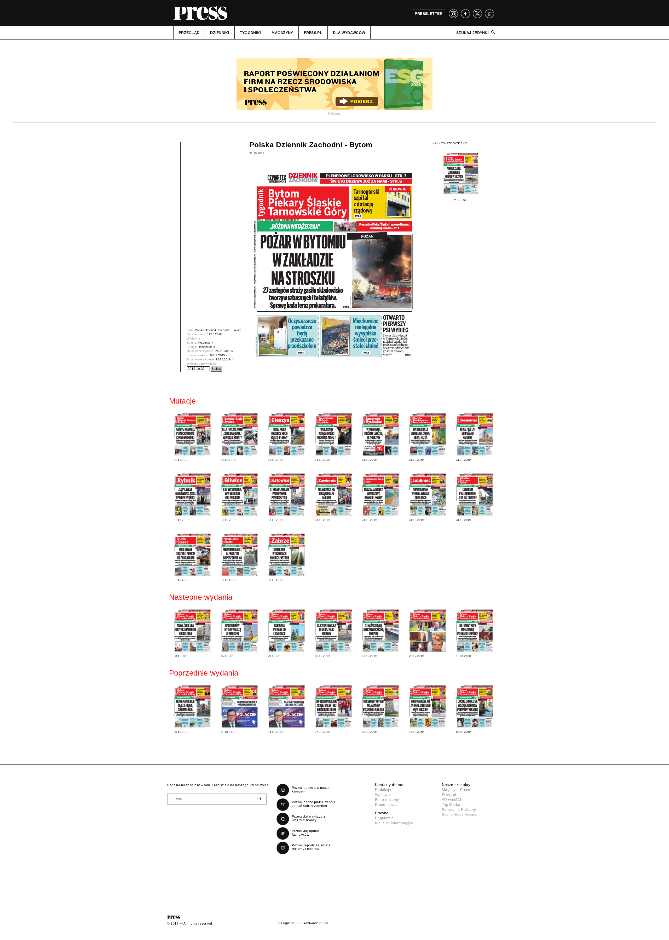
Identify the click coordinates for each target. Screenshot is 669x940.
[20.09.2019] (380, 705)
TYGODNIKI (250, 33)
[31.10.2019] (192, 433)
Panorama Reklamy (459, 809)
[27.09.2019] (333, 705)
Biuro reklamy (387, 799)
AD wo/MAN (452, 799)
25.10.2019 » (224, 359)
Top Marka (451, 804)
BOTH (295, 923)
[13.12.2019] (380, 630)
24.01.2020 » (224, 351)
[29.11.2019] (286, 630)
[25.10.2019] (192, 705)
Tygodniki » (205, 342)
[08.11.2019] (192, 630)
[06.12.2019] (333, 630)
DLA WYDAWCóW (349, 33)
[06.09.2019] (474, 705)
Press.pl (449, 794)
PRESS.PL (313, 33)
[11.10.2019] (239, 705)
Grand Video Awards (459, 814)
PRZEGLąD (189, 33)
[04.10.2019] (286, 705)
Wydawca (383, 794)
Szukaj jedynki (472, 33)
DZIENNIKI (219, 33)
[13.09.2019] (427, 705)
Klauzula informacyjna (394, 823)
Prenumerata (386, 804)
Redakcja (383, 790)
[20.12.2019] (427, 630)
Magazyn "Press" (456, 790)
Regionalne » (206, 346)
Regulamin (384, 818)
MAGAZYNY (282, 33)
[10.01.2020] (474, 630)
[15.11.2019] (239, 630)
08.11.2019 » (218, 355)
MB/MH (324, 923)
